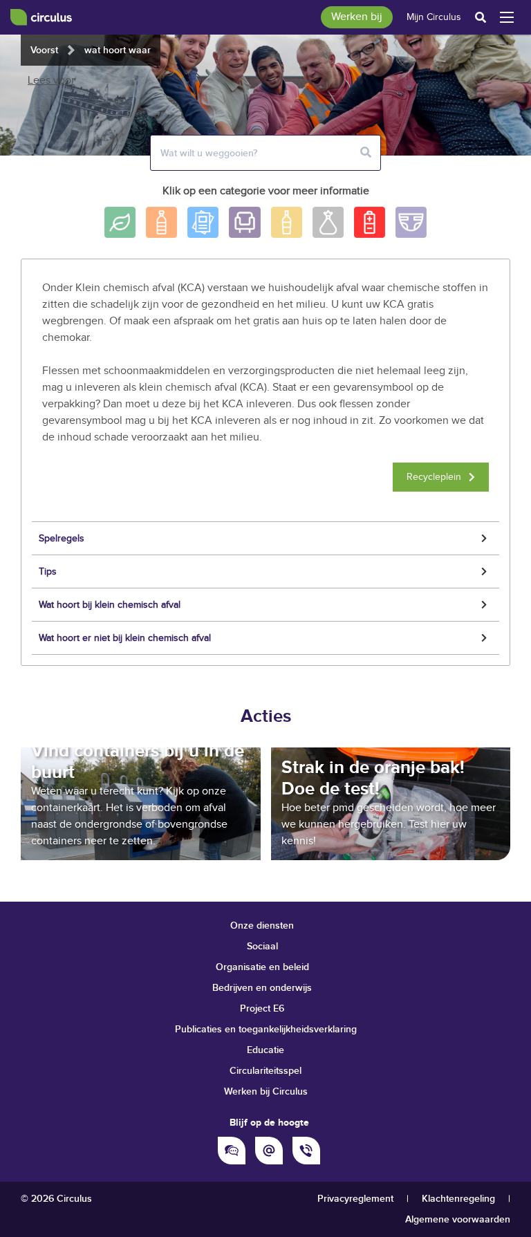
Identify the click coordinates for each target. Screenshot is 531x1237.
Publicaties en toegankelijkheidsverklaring (266, 1029)
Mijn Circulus (434, 17)
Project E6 (262, 1008)
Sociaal (262, 946)
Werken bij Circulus (266, 1091)
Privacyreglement (355, 1199)
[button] (265, 538)
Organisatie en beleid (262, 967)
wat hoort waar (117, 50)
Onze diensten (262, 925)
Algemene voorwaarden (457, 1219)
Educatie (265, 1050)
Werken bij (356, 17)
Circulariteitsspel (265, 1071)
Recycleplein (434, 477)
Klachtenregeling (458, 1199)
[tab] (265, 538)
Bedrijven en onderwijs (262, 988)
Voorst (44, 50)
